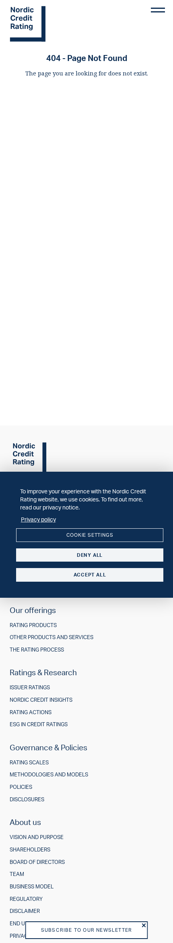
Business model (32, 887)
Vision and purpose (37, 837)
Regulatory (26, 899)
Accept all (90, 575)
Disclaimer (25, 911)
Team (17, 874)
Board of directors (37, 862)
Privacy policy (38, 519)
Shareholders (30, 850)
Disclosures (27, 799)
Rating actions (30, 712)
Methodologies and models (49, 775)
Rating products (33, 625)
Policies (21, 787)
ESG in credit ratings (39, 724)
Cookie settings (89, 535)
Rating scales (29, 763)
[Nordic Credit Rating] (40, 24)
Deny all (90, 555)
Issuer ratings (30, 687)
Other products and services (51, 637)
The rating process (37, 650)
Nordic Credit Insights (41, 700)
